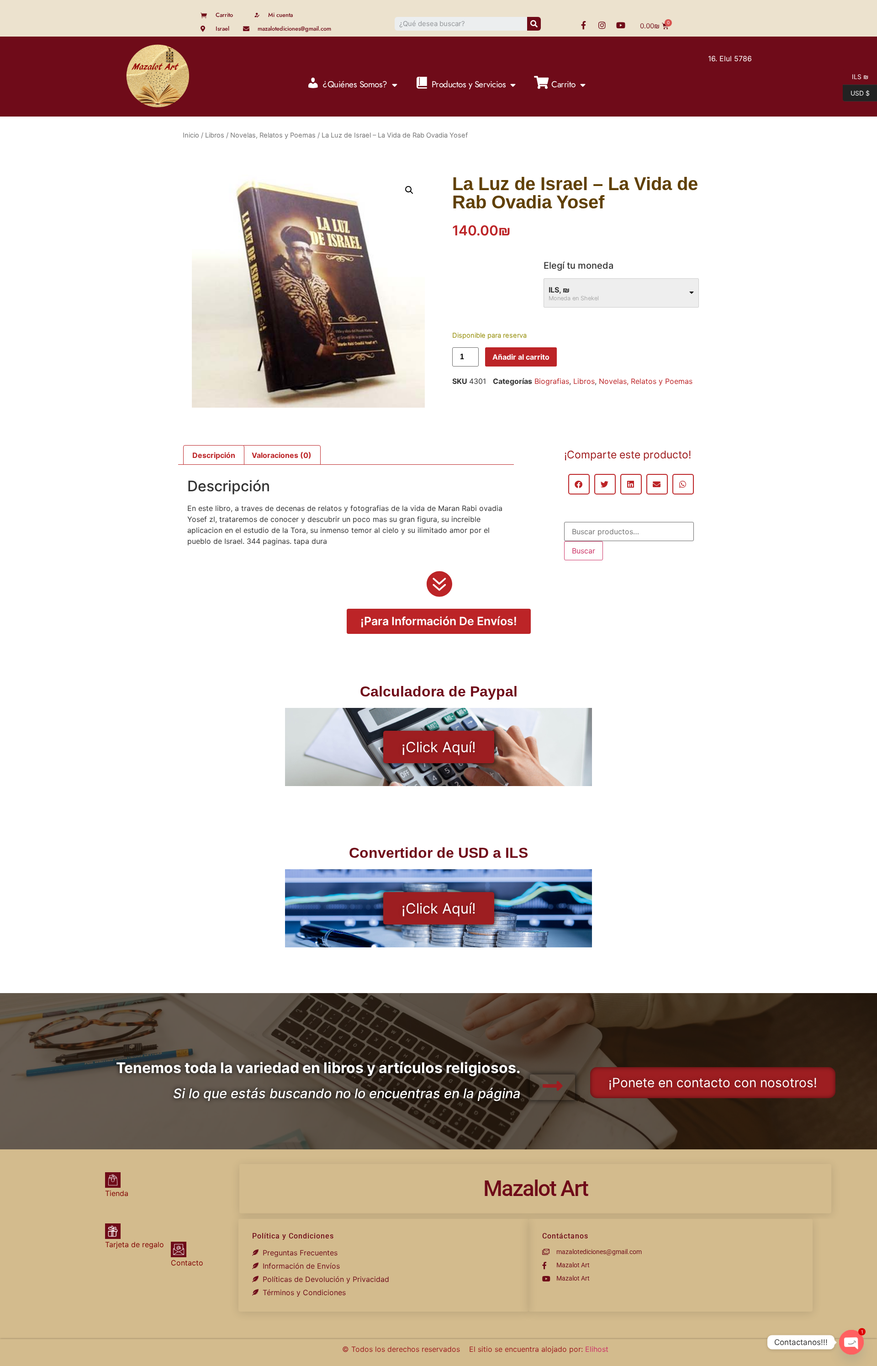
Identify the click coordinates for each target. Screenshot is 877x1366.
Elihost (596, 1349)
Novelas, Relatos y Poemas (273, 135)
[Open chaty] (851, 1342)
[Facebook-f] (583, 25)
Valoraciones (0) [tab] (282, 455)
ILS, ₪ (559, 289)
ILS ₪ (855, 75)
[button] (409, 190)
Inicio (191, 135)
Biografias (551, 381)
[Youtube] (621, 25)
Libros (214, 135)
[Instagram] (602, 25)
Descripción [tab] (213, 455)
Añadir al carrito (520, 356)
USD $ (856, 92)
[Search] (534, 24)
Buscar (583, 550)
